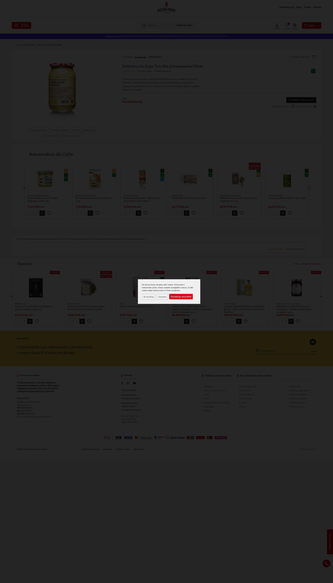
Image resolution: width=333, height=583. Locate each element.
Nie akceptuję (148, 297)
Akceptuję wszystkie (181, 296)
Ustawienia (162, 297)
